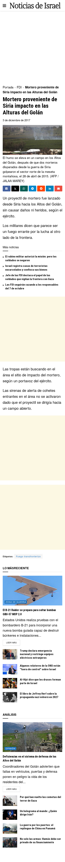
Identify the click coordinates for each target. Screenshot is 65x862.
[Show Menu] (4, 5)
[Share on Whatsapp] (24, 188)
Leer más (13, 642)
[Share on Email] (58, 188)
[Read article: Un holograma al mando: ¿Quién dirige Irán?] (10, 815)
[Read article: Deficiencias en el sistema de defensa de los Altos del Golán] (32, 737)
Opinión (10, 748)
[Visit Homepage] (35, 5)
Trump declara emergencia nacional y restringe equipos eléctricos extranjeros (36, 654)
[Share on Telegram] (32, 188)
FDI (19, 87)
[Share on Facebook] (6, 188)
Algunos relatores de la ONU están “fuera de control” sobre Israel (40, 667)
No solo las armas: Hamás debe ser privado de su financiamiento (40, 840)
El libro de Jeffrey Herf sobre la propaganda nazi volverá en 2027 (39, 695)
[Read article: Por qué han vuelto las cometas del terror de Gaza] (10, 800)
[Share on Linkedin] (50, 188)
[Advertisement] (32, 46)
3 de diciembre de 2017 (16, 120)
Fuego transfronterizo (28, 556)
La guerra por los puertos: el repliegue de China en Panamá (37, 826)
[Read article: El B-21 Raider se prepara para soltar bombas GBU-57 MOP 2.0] (32, 590)
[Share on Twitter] (15, 188)
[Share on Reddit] (41, 188)
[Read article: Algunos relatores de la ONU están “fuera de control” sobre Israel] (10, 669)
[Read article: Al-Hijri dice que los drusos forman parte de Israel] (10, 683)
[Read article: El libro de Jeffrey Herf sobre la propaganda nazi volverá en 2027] (10, 697)
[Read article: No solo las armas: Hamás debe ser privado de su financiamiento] (10, 842)
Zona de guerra (16, 601)
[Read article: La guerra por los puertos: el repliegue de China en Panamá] (10, 828)
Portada (8, 87)
